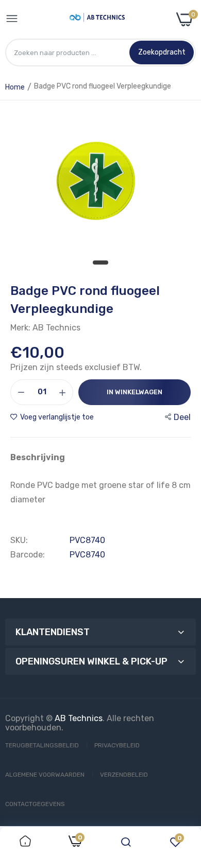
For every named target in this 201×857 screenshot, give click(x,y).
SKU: (19, 540)
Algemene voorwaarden (45, 774)
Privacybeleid (117, 745)
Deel (182, 417)
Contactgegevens (35, 804)
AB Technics (79, 718)
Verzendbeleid (124, 774)
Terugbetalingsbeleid (42, 745)
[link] (25, 842)
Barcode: (27, 554)
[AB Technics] (97, 19)
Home (15, 87)
